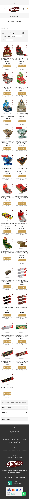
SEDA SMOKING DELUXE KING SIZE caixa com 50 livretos (21, 60)
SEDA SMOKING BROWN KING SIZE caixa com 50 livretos (7, 60)
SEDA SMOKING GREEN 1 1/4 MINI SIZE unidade (21, 336)
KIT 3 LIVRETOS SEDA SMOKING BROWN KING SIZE (22, 309)
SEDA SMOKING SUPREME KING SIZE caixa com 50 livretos (21, 87)
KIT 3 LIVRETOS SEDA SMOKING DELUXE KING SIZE (7, 309)
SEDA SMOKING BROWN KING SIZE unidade (21, 362)
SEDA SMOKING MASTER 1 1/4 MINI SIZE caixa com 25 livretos (21, 225)
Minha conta (21, 475)
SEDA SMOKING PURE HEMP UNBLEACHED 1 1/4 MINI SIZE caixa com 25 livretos (21, 253)
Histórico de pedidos (9, 477)
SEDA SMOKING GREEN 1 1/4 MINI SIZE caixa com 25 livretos (7, 253)
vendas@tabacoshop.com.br (15, 457)
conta (18, 2)
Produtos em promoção (10, 475)
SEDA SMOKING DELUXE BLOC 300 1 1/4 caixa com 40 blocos (22, 170)
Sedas (12, 21)
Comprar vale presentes (20, 470)
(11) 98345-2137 (14, 16)
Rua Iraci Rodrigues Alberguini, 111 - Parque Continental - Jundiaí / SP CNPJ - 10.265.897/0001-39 (14, 441)
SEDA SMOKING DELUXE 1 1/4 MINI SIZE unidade (7, 362)
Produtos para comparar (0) (16, 33)
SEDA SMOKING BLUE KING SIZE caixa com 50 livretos (7, 170)
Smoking (18, 21)
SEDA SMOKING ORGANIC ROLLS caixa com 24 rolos (7, 142)
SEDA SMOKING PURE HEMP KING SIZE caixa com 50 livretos (21, 142)
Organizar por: (6, 36)
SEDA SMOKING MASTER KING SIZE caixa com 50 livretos (7, 87)
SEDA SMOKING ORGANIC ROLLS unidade (7, 280)
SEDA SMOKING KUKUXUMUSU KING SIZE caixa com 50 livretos (7, 115)
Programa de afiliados (14, 472)
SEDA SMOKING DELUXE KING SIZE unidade (7, 388)
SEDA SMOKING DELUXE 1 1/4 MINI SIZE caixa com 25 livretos (21, 197)
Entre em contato (7, 470)
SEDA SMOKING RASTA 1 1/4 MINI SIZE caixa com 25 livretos (7, 225)
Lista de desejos (20, 477)
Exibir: (3, 40)
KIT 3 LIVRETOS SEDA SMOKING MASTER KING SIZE (21, 281)
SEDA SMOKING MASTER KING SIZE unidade (7, 336)
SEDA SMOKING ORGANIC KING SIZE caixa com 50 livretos (21, 115)
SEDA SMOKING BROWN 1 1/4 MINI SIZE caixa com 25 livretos (7, 197)
